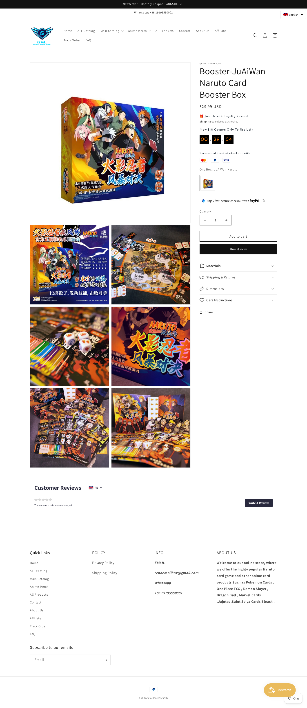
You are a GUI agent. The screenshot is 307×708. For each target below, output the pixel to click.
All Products (39, 594)
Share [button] (209, 312)
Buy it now (238, 249)
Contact (35, 602)
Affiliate (35, 618)
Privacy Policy (103, 562)
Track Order (38, 626)
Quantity (205, 211)
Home (34, 563)
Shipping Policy (104, 572)
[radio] (208, 183)
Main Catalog (39, 579)
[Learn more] (263, 200)
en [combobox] (96, 488)
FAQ (33, 634)
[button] (111, 30)
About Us (36, 610)
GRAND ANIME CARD (157, 697)
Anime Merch (39, 587)
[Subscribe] (106, 660)
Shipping (205, 121)
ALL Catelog (38, 571)
